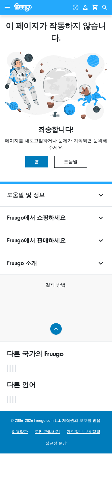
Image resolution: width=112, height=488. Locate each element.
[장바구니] (95, 7)
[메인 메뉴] (7, 7)
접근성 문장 (56, 443)
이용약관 (20, 431)
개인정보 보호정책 (83, 431)
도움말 (71, 161)
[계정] (85, 7)
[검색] (105, 7)
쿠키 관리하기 (47, 431)
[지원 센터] (75, 7)
